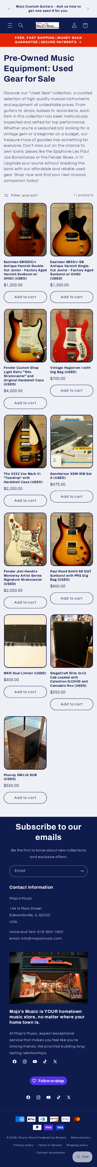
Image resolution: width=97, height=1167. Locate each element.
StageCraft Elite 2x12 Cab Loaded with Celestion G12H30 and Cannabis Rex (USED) (69, 679)
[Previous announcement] (9, 9)
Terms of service (50, 1145)
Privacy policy (23, 1145)
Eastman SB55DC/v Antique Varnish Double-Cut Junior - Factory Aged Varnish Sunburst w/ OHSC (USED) (25, 270)
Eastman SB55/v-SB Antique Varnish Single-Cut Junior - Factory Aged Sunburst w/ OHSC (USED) (71, 270)
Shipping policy (77, 1145)
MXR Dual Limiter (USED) (25, 673)
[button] (9, 25)
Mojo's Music (28, 1137)
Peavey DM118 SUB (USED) (20, 777)
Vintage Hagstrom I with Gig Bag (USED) (70, 370)
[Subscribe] (82, 871)
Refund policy (81, 1137)
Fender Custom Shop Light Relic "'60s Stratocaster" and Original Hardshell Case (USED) (24, 376)
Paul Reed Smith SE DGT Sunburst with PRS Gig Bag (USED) (71, 575)
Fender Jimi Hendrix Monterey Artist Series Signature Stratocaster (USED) (23, 578)
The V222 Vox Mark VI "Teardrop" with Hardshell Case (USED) (23, 478)
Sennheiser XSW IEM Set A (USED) (71, 476)
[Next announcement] (88, 9)
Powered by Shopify (52, 1137)
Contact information (50, 1152)
